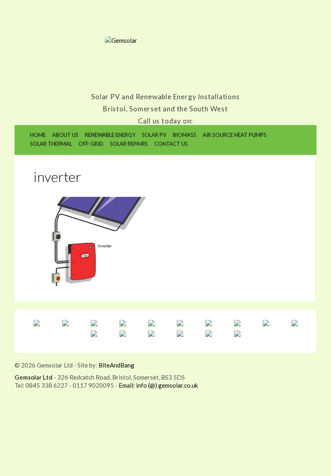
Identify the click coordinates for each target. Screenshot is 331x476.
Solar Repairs (129, 143)
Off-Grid (90, 143)
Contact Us (171, 143)
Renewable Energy (110, 135)
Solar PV (154, 135)
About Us (65, 135)
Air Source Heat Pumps (234, 135)
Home (38, 135)
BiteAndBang (116, 365)
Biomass (184, 135)
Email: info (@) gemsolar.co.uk (158, 385)
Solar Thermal (51, 143)
